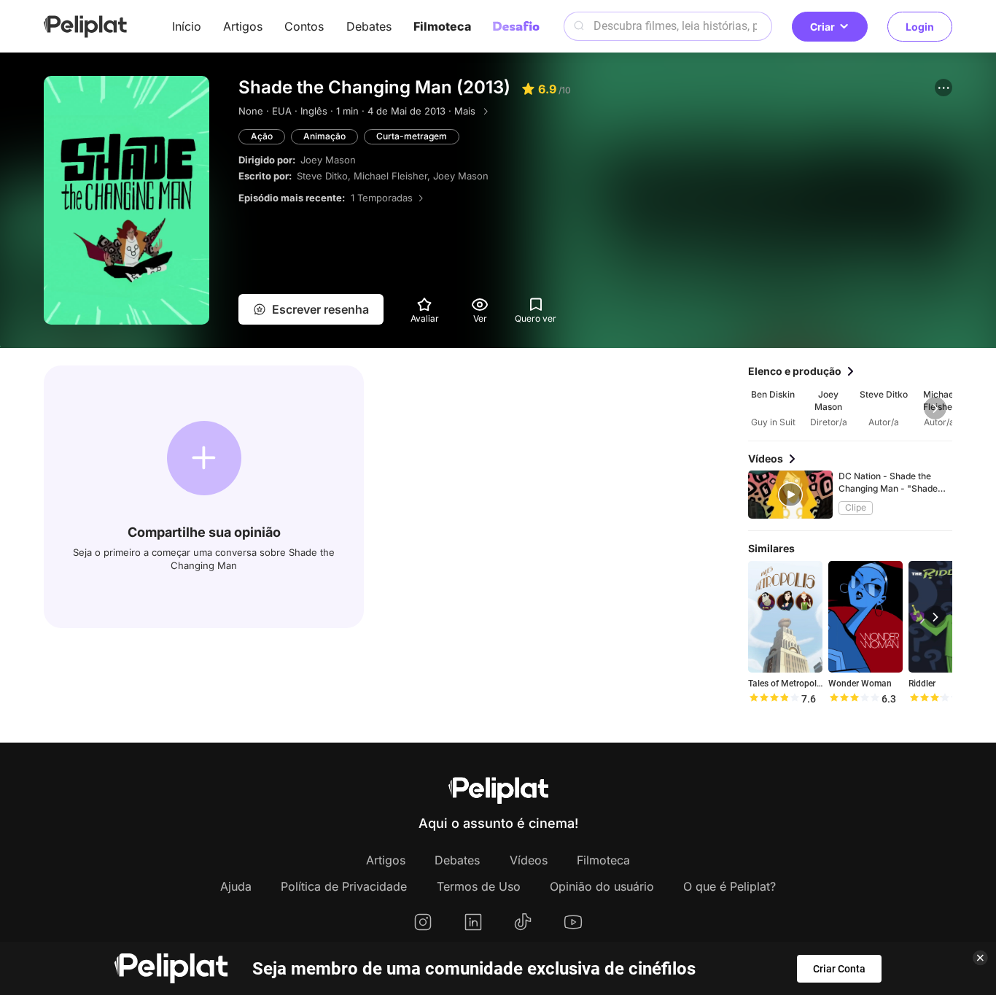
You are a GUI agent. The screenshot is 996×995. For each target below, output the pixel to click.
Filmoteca (442, 26)
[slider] (773, 699)
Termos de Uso (479, 886)
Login (920, 26)
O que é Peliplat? (729, 886)
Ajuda (236, 886)
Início (186, 26)
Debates (369, 26)
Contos (304, 26)
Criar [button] (822, 26)
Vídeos (529, 860)
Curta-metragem (411, 136)
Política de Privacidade (344, 886)
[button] (943, 87)
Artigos (242, 26)
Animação (324, 136)
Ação (262, 136)
